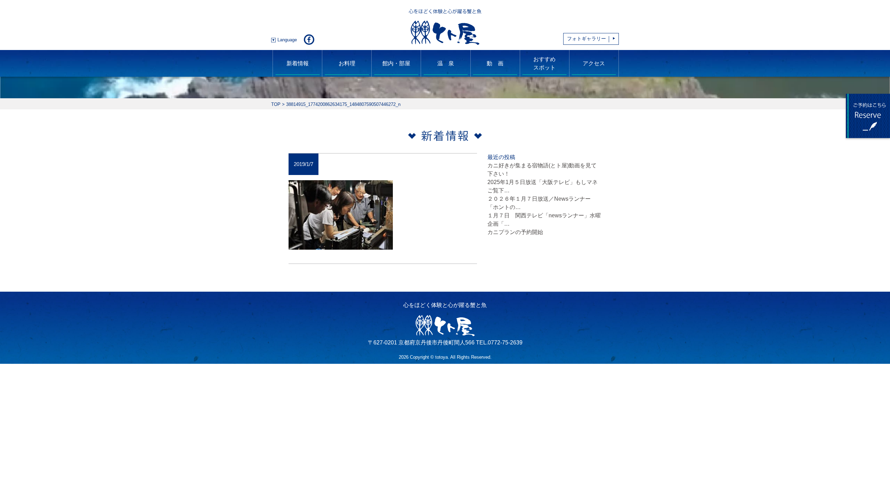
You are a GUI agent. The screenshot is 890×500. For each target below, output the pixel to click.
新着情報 (297, 63)
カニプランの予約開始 (515, 232)
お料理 (347, 63)
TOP (276, 104)
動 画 (495, 63)
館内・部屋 (396, 63)
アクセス (594, 63)
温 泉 (445, 63)
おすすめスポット (544, 63)
